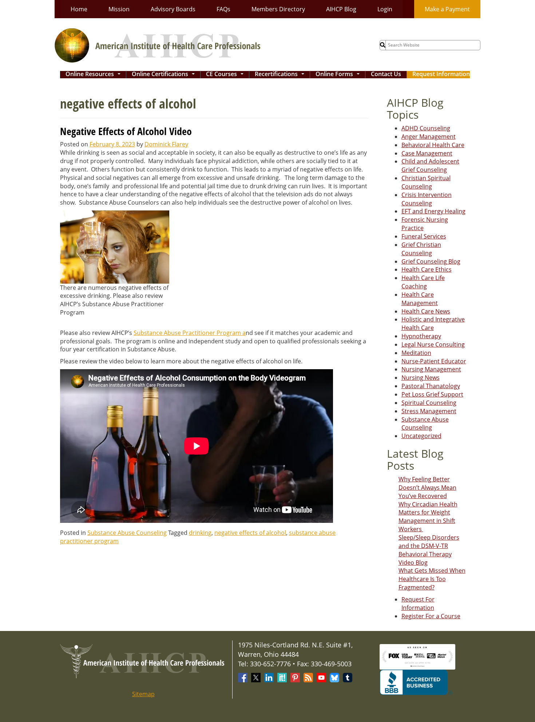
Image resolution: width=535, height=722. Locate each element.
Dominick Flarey (166, 144)
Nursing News (420, 378)
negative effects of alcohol (250, 533)
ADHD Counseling (425, 128)
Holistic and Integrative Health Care (433, 323)
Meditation (416, 353)
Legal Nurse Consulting (433, 344)
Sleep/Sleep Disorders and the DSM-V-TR (429, 541)
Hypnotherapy (421, 336)
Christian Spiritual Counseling (426, 182)
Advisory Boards (173, 9)
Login (384, 9)
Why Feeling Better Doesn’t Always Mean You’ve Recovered (427, 487)
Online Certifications (165, 74)
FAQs (223, 9)
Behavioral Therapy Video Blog (425, 558)
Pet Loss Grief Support (432, 394)
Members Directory (278, 9)
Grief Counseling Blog (430, 261)
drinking (200, 533)
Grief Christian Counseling (421, 249)
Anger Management (428, 137)
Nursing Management (431, 369)
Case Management (426, 153)
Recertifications (281, 74)
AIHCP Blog (341, 9)
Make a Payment (447, 9)
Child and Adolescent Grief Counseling (430, 165)
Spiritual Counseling (428, 403)
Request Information (441, 74)
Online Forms (339, 74)
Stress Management (428, 411)
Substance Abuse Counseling (127, 533)
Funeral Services (423, 236)
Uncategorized (421, 436)
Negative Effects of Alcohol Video (126, 131)
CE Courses (226, 74)
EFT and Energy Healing (433, 211)
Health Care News (425, 311)
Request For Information (418, 603)
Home (79, 9)
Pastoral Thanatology (430, 386)
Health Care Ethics (426, 269)
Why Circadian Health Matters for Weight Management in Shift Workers (428, 516)
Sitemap (143, 694)
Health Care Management (419, 299)
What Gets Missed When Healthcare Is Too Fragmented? (432, 579)
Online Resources (94, 74)
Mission (119, 9)
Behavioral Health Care (432, 145)
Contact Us (386, 74)
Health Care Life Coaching (423, 282)
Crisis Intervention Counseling (426, 199)
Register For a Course (430, 616)
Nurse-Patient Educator (433, 361)
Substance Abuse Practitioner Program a (190, 333)
